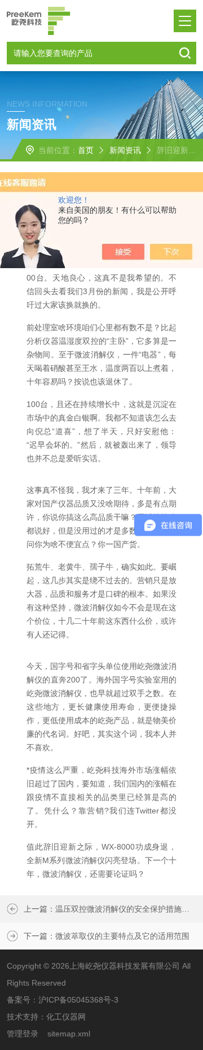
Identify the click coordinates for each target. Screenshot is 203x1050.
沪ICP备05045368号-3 (78, 999)
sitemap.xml (68, 1033)
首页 (86, 150)
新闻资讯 (125, 150)
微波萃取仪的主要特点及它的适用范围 (122, 935)
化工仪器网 (66, 1016)
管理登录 (22, 1033)
